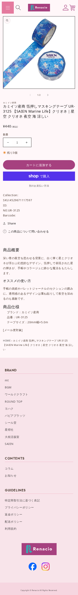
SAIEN (9, 444)
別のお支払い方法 (39, 185)
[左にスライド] (30, 95)
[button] (8, 8)
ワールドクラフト (16, 394)
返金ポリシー (13, 514)
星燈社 (9, 429)
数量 (5, 134)
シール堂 (10, 422)
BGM (8, 387)
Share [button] (12, 223)
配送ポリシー (13, 521)
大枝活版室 (12, 437)
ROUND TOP (13, 401)
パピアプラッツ (15, 415)
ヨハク (9, 408)
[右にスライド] (47, 95)
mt (7, 380)
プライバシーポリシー (19, 507)
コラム (9, 468)
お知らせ (10, 475)
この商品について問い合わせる (28, 231)
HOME (7, 340)
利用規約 (10, 528)
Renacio (35, 590)
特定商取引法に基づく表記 (22, 500)
